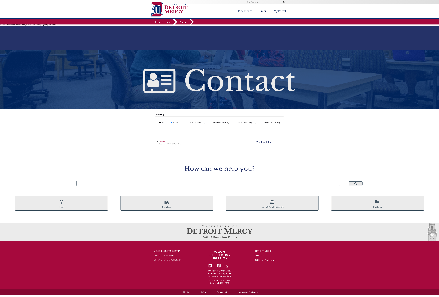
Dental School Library (165, 255)
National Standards (272, 206)
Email (263, 11)
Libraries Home (163, 22)
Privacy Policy (222, 292)
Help (61, 206)
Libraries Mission (263, 251)
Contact (184, 22)
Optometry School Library (167, 260)
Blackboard (245, 11)
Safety (203, 292)
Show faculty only (221, 122)
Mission (186, 292)
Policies (377, 206)
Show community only (246, 122)
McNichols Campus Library (167, 251)
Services (166, 206)
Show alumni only (272, 122)
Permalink (162, 141)
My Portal (280, 11)
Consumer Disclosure (248, 292)
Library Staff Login (266, 260)
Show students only (196, 122)
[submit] (285, 1)
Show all (176, 122)
